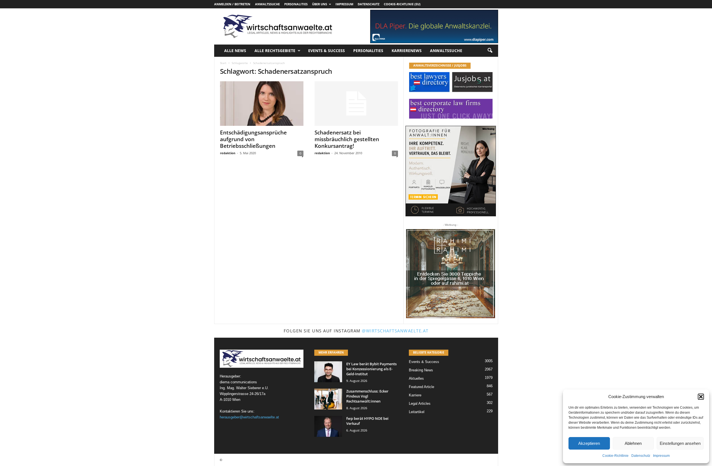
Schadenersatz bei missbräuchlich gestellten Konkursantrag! (347, 139)
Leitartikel (416, 412)
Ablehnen (633, 443)
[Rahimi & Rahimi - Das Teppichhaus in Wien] (450, 273)
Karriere (415, 395)
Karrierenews (407, 50)
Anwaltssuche (267, 4)
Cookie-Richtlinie (615, 456)
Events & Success (326, 50)
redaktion (227, 153)
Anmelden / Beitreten (232, 4)
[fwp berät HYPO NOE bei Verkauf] (328, 426)
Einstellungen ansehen (680, 443)
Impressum (661, 456)
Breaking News (421, 370)
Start (223, 63)
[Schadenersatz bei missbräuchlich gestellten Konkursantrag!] (356, 103)
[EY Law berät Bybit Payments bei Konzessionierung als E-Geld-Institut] (328, 371)
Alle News (235, 50)
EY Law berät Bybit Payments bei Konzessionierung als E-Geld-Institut (371, 368)
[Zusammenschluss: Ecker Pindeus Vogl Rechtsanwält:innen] (328, 399)
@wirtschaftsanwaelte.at (395, 330)
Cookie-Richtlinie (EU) (402, 4)
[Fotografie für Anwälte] (450, 171)
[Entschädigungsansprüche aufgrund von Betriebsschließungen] (261, 103)
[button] (701, 396)
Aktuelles (416, 378)
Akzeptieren (589, 443)
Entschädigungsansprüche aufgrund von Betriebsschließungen (253, 139)
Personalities (296, 4)
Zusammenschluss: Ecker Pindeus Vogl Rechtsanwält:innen (367, 396)
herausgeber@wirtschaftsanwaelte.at (249, 417)
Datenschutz (640, 456)
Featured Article (421, 387)
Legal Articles (420, 403)
